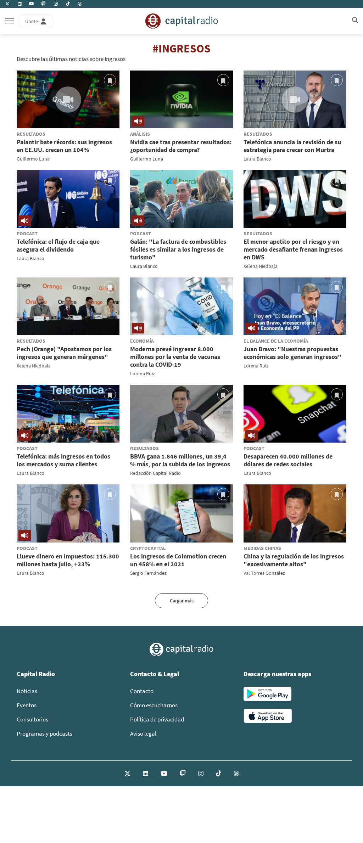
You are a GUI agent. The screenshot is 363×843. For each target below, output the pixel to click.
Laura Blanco (257, 159)
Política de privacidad (157, 719)
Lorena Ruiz (142, 373)
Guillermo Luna (33, 159)
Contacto (141, 691)
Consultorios (32, 719)
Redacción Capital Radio (155, 473)
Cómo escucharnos (154, 705)
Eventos (27, 705)
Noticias (27, 691)
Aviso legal (143, 733)
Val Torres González (264, 573)
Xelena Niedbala (261, 266)
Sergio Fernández (148, 573)
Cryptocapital (148, 548)
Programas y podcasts (44, 733)
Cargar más (182, 600)
